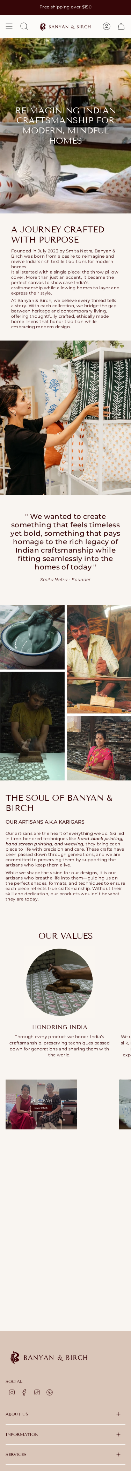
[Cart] (121, 26)
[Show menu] (9, 26)
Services (16, 1454)
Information (22, 1434)
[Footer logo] (49, 1357)
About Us (17, 1414)
